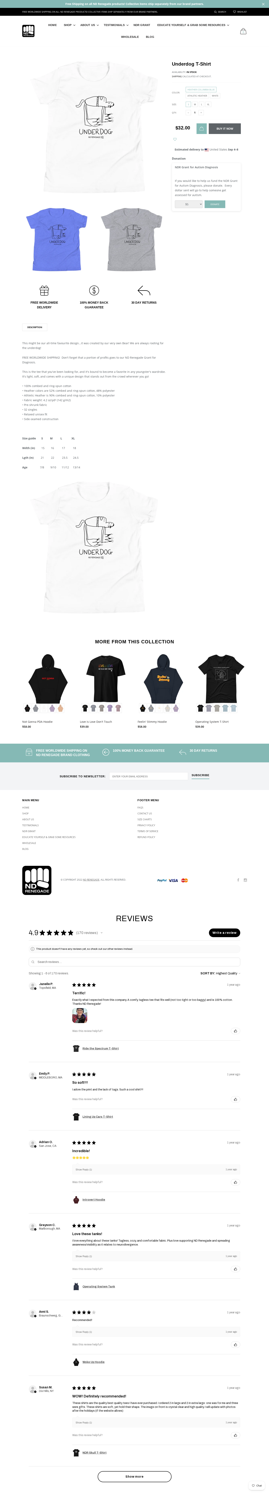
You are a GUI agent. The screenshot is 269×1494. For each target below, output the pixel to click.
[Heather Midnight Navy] (208, 708)
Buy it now (225, 128)
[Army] (217, 708)
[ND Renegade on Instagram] (245, 880)
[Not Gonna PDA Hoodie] (48, 683)
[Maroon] (118, 708)
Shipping (177, 76)
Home (52, 25)
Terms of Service (147, 831)
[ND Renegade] (38, 880)
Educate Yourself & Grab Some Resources (191, 25)
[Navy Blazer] (35, 708)
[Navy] (93, 708)
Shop (67, 25)
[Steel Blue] (233, 708)
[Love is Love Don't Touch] (106, 683)
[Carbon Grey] (167, 708)
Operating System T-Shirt (212, 722)
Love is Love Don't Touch (96, 722)
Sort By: (207, 973)
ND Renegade (91, 879)
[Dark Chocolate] (101, 708)
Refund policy (146, 837)
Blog (150, 36)
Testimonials (114, 25)
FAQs (140, 807)
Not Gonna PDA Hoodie (37, 722)
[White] (44, 708)
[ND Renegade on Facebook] (238, 880)
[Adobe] (60, 708)
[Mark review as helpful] (235, 1031)
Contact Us (144, 813)
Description (34, 327)
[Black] (27, 708)
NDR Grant (142, 25)
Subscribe (200, 775)
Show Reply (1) (84, 1169)
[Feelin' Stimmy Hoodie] (163, 683)
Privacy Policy (146, 825)
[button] (101, 932)
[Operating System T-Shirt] (221, 683)
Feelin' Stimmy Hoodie (152, 722)
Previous (13, 689)
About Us (87, 25)
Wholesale (130, 36)
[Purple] (52, 708)
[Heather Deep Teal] (225, 708)
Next (255, 689)
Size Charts (144, 819)
